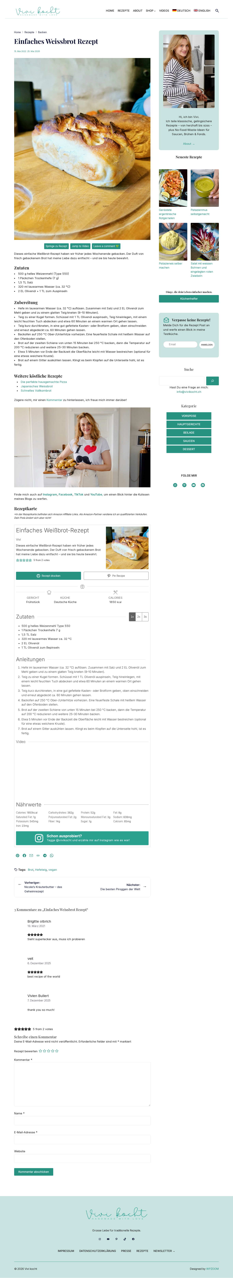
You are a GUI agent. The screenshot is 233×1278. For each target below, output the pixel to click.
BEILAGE (188, 432)
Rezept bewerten (26, 1051)
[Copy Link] (38, 855)
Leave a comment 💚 (106, 246)
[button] (17, 560)
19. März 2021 (36, 926)
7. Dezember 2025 (38, 1000)
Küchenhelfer (189, 298)
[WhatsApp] (51, 855)
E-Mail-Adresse (25, 1132)
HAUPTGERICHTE (188, 424)
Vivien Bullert (38, 996)
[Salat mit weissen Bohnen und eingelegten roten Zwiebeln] (205, 242)
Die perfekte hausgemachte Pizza (44, 382)
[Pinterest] (17, 855)
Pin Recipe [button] (118, 575)
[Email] (31, 855)
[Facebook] (24, 855)
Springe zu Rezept (56, 246)
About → (189, 143)
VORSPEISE (189, 416)
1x (132, 616)
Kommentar (54, 400)
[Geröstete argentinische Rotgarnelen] (173, 188)
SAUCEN (189, 441)
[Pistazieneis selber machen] (173, 242)
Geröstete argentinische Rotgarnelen (167, 214)
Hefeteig (41, 869)
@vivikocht (63, 840)
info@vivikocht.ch (189, 391)
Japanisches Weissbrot (37, 386)
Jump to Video (80, 246)
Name (19, 1113)
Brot (30, 869)
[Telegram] (44, 855)
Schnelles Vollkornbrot (36, 390)
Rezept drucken (50, 575)
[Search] (212, 381)
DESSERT (189, 449)
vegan (52, 869)
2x (138, 616)
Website (19, 1151)
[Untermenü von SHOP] (155, 11)
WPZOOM (212, 1268)
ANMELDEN (207, 344)
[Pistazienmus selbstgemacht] (205, 188)
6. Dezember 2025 (39, 963)
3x (145, 616)
